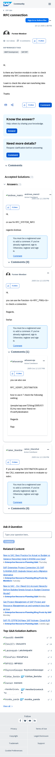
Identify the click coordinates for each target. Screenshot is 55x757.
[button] (35, 41)
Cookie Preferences (13, 751)
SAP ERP (24, 52)
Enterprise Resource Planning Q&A (21, 562)
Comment (45, 105)
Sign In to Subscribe (37, 20)
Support (41, 743)
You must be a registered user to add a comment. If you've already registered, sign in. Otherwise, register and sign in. (27, 244)
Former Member (19, 34)
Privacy (14, 729)
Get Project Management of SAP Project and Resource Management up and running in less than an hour (26, 605)
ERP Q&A (9, 10)
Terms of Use (41, 729)
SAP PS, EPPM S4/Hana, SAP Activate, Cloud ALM (26, 620)
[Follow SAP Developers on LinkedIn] (35, 721)
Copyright (13, 736)
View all (6, 706)
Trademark (13, 743)
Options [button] (50, 20)
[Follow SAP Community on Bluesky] (25, 721)
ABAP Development (11, 52)
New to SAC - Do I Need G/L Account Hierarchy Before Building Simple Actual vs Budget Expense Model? (26, 590)
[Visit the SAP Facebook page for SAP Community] (20, 721)
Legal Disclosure (41, 736)
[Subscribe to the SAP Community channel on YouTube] (30, 721)
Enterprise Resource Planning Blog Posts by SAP (28, 612)
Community (19, 4)
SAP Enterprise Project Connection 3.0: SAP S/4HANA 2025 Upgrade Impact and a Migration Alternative (25, 571)
